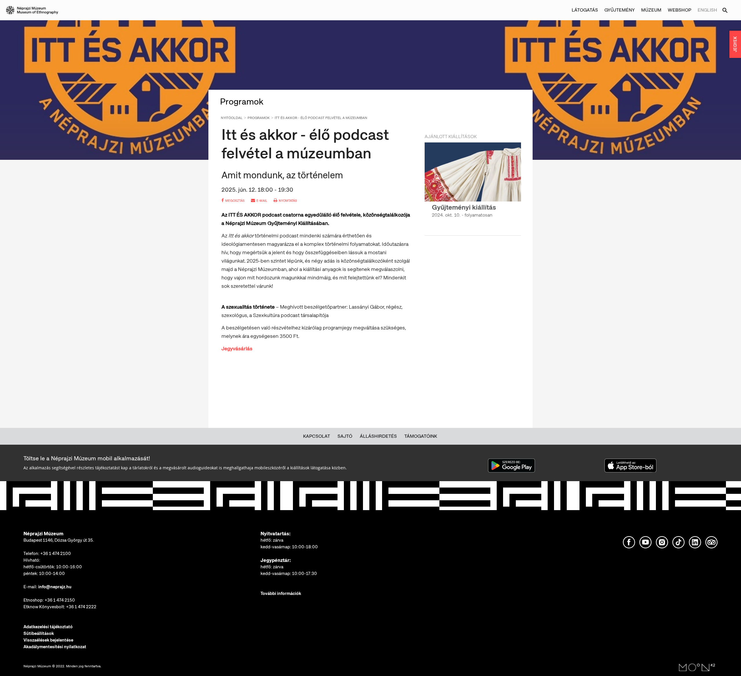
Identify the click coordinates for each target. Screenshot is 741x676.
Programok (258, 118)
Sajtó (345, 436)
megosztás (235, 201)
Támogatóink (420, 436)
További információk (281, 593)
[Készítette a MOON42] (697, 667)
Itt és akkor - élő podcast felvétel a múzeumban (321, 118)
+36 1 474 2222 (81, 607)
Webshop (679, 10)
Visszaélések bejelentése (48, 640)
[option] (473, 185)
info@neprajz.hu (54, 587)
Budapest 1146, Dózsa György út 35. (58, 540)
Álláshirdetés (378, 436)
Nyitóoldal (232, 118)
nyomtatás (288, 201)
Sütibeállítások (38, 633)
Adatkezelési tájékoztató (48, 627)
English (707, 10)
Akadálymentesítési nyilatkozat (54, 647)
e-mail (261, 201)
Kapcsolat (316, 436)
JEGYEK (735, 44)
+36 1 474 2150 (60, 600)
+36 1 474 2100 (55, 553)
